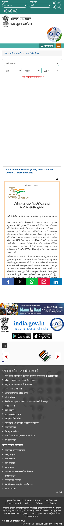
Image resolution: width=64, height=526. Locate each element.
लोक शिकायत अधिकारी (13, 388)
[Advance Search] (15, 10)
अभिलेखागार (39, 503)
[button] (59, 6)
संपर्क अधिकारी (10, 397)
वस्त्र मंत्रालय (10, 454)
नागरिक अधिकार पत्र (13, 414)
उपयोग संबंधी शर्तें (14, 503)
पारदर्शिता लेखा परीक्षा (13, 418)
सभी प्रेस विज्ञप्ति (16, 53)
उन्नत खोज (48, 45)
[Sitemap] (10, 10)
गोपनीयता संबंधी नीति (32, 500)
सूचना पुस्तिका (10, 426)
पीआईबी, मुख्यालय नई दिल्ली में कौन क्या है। (21, 380)
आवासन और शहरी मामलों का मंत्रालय (19, 471)
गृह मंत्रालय (9, 467)
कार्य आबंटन (9, 409)
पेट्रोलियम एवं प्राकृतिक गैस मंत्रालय (19, 484)
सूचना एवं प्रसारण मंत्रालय (15, 449)
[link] (32, 308)
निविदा (27, 503)
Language (33, 2)
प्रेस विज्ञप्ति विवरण (32, 53)
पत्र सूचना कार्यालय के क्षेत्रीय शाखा (18, 384)
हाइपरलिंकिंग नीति (13, 500)
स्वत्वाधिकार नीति (51, 500)
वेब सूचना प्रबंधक (11, 431)
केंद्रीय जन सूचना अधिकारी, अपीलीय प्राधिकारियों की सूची (26, 401)
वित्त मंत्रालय (10, 458)
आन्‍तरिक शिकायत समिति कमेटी (16, 392)
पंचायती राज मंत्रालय (13, 479)
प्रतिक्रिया (52, 503)
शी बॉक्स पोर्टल (10, 439)
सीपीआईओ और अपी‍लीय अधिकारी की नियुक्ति (22, 422)
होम (5, 53)
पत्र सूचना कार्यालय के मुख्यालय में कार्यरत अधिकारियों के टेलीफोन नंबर (31, 375)
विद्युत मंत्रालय (10, 488)
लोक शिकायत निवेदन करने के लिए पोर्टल (20, 435)
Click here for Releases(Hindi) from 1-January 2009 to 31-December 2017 (29, 171)
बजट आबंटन (10, 405)
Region (5, 2)
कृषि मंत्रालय (10, 462)
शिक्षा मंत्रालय (10, 475)
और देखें (59, 492)
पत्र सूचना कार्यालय (21, 24)
